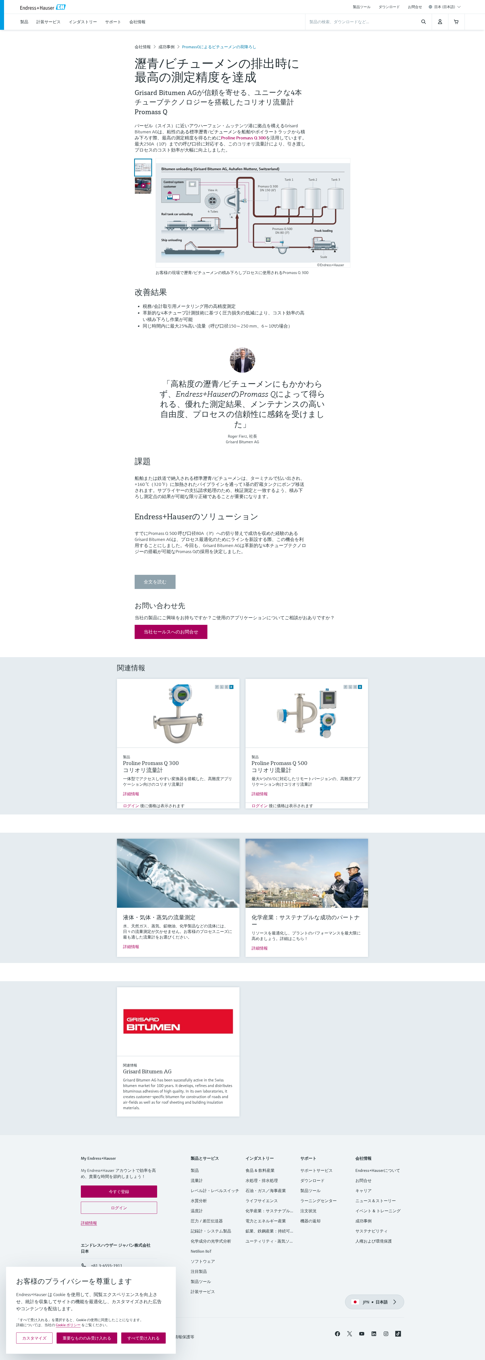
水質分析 (199, 1200)
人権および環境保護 (373, 1241)
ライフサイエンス (262, 1200)
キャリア (363, 1190)
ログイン (131, 805)
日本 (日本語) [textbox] (444, 7)
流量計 (197, 1180)
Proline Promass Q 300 (243, 138)
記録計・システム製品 (211, 1230)
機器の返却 (310, 1220)
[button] (119, 1191)
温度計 (197, 1210)
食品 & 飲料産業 (260, 1170)
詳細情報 (131, 793)
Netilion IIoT (201, 1251)
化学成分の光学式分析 (211, 1241)
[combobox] (447, 6)
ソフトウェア (203, 1261)
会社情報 (143, 46)
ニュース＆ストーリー (375, 1200)
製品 (126, 757)
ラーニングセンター (318, 1200)
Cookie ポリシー (68, 1325)
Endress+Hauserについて (377, 1170)
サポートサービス (316, 1170)
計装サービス (203, 1291)
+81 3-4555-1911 (106, 1265)
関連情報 (130, 1065)
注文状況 (308, 1210)
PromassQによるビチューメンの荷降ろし (219, 46)
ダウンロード (389, 7)
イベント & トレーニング (378, 1210)
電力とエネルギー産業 (266, 1220)
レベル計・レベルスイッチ (215, 1190)
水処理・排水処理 (262, 1180)
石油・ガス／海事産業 (266, 1190)
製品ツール (362, 7)
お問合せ (415, 7)
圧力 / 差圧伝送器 (207, 1220)
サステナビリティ (371, 1230)
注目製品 (199, 1271)
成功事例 (166, 46)
